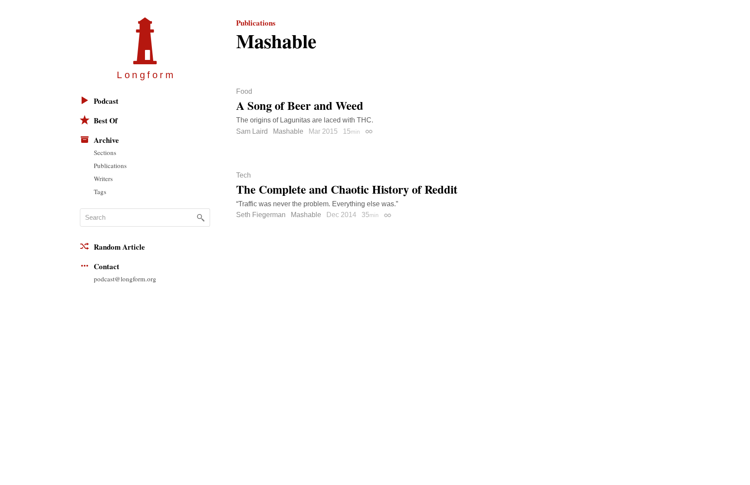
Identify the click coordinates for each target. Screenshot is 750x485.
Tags (100, 191)
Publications (110, 165)
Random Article (119, 246)
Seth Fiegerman (261, 214)
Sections (105, 152)
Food (244, 91)
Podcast (106, 101)
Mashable (288, 131)
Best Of (106, 120)
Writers (103, 178)
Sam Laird (252, 131)
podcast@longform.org (125, 278)
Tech (243, 175)
